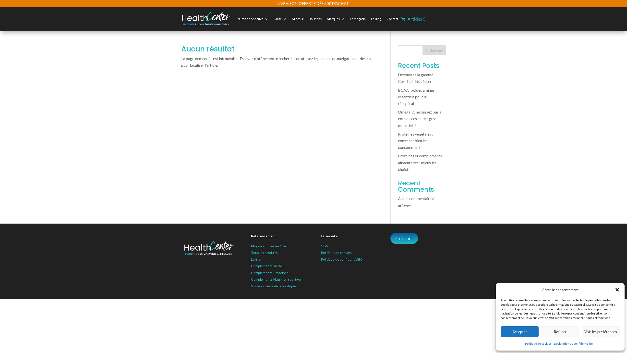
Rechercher (434, 50)
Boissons (315, 19)
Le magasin (358, 19)
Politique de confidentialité (341, 259)
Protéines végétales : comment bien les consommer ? (415, 141)
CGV (324, 246)
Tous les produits (264, 253)
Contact (392, 19)
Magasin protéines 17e (268, 246)
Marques (333, 19)
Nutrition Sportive (250, 19)
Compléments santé (266, 266)
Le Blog (376, 19)
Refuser (560, 331)
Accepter (519, 331)
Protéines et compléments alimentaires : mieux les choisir (420, 162)
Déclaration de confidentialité (573, 343)
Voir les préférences (600, 331)
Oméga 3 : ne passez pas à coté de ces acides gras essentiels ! (419, 118)
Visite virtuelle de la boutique (273, 286)
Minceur (297, 19)
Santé (278, 19)
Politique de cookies (538, 343)
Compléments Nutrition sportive (276, 279)
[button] (617, 289)
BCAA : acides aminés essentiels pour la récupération (416, 97)
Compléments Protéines (270, 273)
